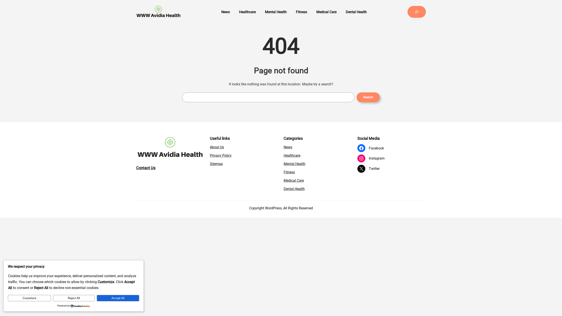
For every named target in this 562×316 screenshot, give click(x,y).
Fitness (289, 172)
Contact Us (145, 167)
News (288, 147)
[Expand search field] (416, 12)
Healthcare (292, 155)
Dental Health (294, 189)
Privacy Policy (221, 155)
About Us (217, 147)
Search (368, 97)
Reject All (74, 298)
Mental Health (294, 164)
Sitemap (216, 164)
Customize (29, 298)
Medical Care (294, 180)
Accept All (118, 298)
